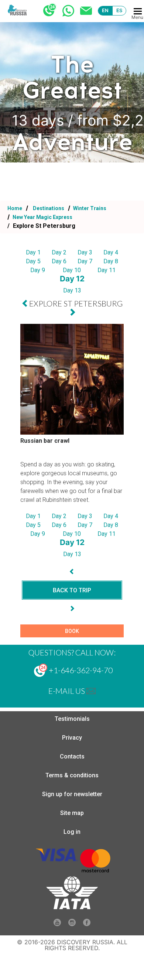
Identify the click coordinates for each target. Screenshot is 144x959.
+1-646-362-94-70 (80, 670)
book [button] (72, 631)
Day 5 (33, 261)
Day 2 (59, 252)
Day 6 (59, 261)
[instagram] (72, 924)
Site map (72, 812)
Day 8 (110, 261)
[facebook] (86, 924)
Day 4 (110, 252)
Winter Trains (89, 208)
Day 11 (106, 270)
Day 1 (33, 252)
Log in (72, 831)
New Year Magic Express (41, 217)
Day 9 (37, 270)
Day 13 (72, 290)
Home (14, 208)
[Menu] (138, 11)
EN (105, 10)
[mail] (91, 690)
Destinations (48, 208)
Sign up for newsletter (72, 794)
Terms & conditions (72, 775)
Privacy (72, 737)
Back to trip (72, 590)
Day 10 (72, 270)
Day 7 (85, 261)
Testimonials (72, 718)
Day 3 (85, 252)
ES (119, 10)
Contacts (72, 756)
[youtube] (57, 924)
